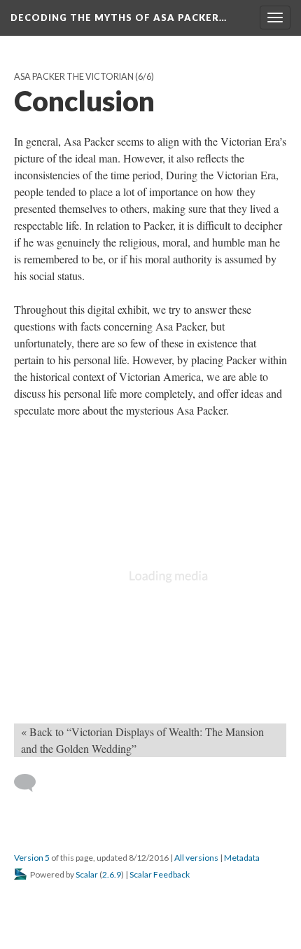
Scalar (87, 874)
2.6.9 (111, 874)
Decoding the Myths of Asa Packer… (118, 17)
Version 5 (32, 857)
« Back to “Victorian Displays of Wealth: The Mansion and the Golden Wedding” (142, 740)
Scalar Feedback (160, 874)
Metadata (242, 857)
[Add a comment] (31, 783)
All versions (196, 857)
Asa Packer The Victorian (74, 76)
